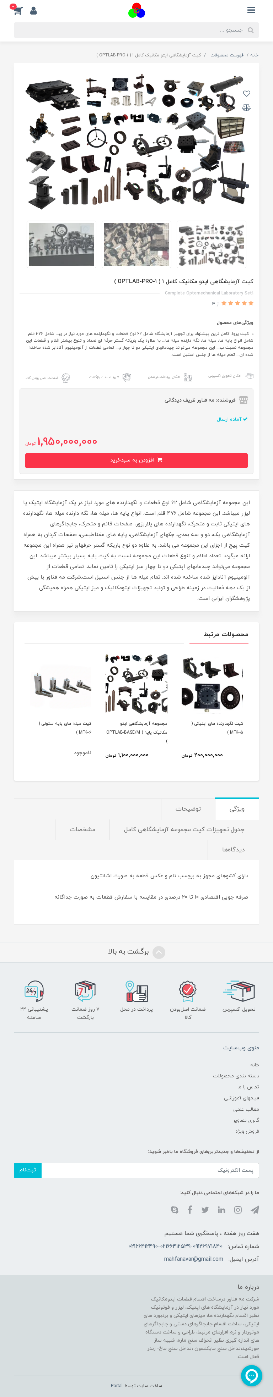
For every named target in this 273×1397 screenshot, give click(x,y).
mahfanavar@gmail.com (193, 1259)
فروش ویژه (247, 1131)
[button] (22, 10)
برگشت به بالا (129, 952)
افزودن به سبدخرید (133, 460)
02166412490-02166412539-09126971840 (175, 1246)
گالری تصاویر (246, 1120)
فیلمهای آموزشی (241, 1098)
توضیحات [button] (188, 809)
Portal (117, 1386)
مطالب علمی (246, 1109)
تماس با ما (248, 1087)
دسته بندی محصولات (236, 1076)
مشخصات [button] (82, 830)
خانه (254, 1065)
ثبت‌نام (28, 1170)
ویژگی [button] (237, 809)
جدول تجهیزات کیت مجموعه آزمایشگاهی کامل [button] (184, 830)
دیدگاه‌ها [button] (233, 850)
